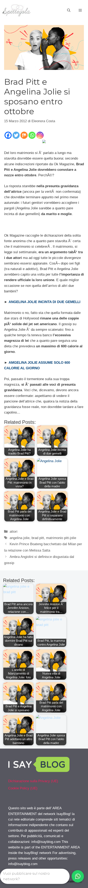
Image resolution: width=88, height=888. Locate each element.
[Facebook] (8, 135)
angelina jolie (19, 538)
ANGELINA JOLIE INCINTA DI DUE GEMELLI (44, 302)
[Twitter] (16, 135)
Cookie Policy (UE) (22, 788)
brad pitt (38, 538)
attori (13, 531)
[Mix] (24, 135)
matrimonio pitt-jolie (61, 538)
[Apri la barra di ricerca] (68, 10)
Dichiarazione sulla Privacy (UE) (33, 781)
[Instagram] (40, 135)
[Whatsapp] (32, 135)
